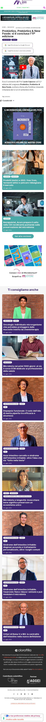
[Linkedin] (21, 694)
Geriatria (14, 493)
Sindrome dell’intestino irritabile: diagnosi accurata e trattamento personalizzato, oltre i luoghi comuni (21, 547)
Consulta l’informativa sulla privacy (23, 703)
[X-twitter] (28, 694)
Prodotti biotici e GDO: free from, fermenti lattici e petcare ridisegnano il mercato (22, 182)
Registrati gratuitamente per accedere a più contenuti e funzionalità (23, 12)
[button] (2, 7)
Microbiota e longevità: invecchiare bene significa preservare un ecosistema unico (21, 502)
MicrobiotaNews (37, 669)
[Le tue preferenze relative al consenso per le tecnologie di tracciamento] (4, 718)
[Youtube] (32, 694)
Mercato (15, 176)
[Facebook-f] (14, 694)
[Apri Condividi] (13, 100)
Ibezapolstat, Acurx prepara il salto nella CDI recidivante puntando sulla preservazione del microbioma (21, 224)
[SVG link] (23, 2)
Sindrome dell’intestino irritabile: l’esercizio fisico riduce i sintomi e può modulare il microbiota (22, 592)
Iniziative (10, 27)
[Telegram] (25, 694)
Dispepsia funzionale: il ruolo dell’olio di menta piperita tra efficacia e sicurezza (22, 413)
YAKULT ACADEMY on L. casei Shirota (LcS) (17, 496)
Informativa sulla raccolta (13, 719)
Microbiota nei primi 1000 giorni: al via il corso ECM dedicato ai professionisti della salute (22, 368)
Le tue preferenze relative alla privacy (24, 716)
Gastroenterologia (11, 404)
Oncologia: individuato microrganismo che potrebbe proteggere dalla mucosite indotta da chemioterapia (22, 327)
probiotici (7, 96)
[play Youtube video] (23, 67)
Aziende (7, 176)
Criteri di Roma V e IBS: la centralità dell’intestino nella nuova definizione (22, 635)
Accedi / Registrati (23, 7)
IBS (5, 407)
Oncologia (8, 321)
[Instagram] (17, 694)
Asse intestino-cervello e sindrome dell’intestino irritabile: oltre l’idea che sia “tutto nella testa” (22, 458)
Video (14, 40)
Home (4, 27)
